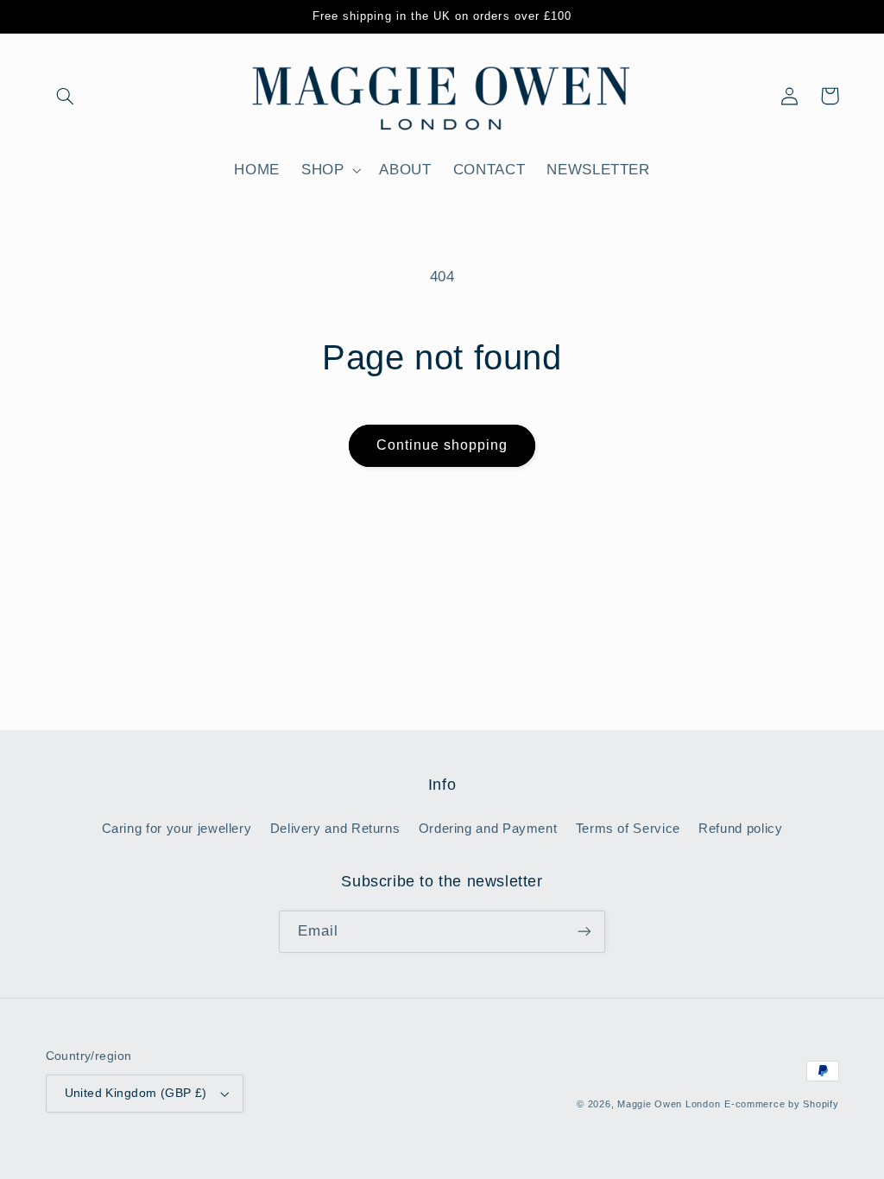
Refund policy (740, 828)
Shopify (820, 1104)
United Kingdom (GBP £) (136, 1093)
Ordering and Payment (488, 828)
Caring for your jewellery (177, 828)
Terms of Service (628, 828)
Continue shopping (442, 445)
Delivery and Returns (335, 828)
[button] (65, 96)
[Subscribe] (584, 932)
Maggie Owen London (668, 1104)
